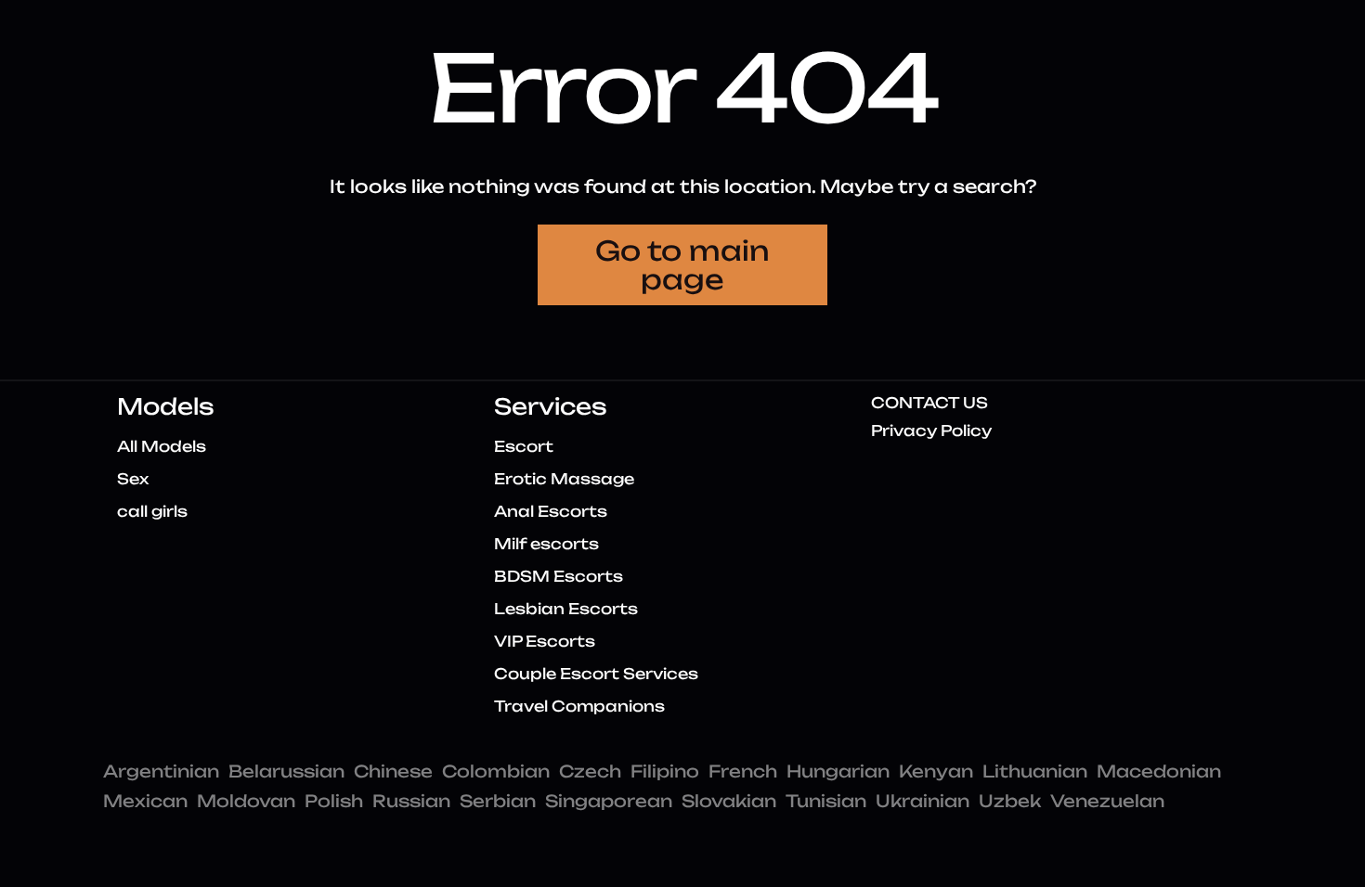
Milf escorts (546, 543)
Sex (133, 478)
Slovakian (729, 801)
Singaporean (608, 801)
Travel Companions (579, 706)
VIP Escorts (544, 641)
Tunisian (826, 801)
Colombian (496, 771)
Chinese (393, 771)
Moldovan (246, 801)
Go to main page (682, 265)
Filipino (664, 771)
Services (550, 406)
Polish (334, 801)
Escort (523, 446)
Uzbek (1010, 801)
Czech (590, 771)
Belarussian (286, 771)
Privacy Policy (931, 430)
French (742, 771)
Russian (411, 801)
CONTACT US (929, 402)
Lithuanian (1034, 771)
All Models (161, 446)
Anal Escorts (550, 511)
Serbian (498, 801)
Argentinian (161, 771)
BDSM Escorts (558, 576)
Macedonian (1159, 771)
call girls (152, 511)
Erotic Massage (564, 478)
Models (165, 406)
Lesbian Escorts (566, 608)
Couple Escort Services (596, 673)
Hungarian (838, 771)
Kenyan (936, 771)
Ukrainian (922, 801)
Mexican (145, 801)
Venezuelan (1107, 801)
